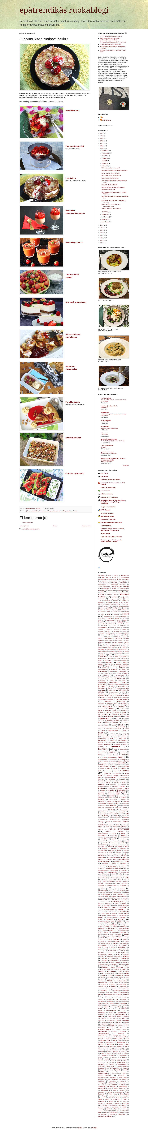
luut (118, 819)
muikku (115, 859)
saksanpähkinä (125, 988)
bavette (116, 602)
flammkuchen (125, 655)
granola (113, 667)
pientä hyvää (113, 925)
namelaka (126, 876)
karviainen (107, 744)
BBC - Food (104, 473)
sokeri (123, 1018)
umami (112, 1071)
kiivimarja (120, 766)
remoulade (116, 969)
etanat (101, 653)
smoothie (103, 1018)
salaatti (103, 990)
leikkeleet (110, 803)
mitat (125, 852)
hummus (103, 697)
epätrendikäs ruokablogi (64, 10)
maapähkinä (102, 825)
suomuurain (121, 1033)
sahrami (107, 988)
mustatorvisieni (114, 870)
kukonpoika (113, 784)
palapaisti (113, 896)
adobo (109, 575)
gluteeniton (118, 664)
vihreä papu (109, 1092)
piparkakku (115, 932)
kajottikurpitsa (125, 722)
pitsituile (114, 936)
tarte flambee (104, 1046)
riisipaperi (120, 973)
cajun (127, 622)
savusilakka (110, 1001)
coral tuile (115, 636)
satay (114, 996)
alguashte (107, 582)
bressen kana (115, 611)
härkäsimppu (101, 699)
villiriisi (100, 1099)
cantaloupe (111, 624)
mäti (120, 874)
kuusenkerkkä (111, 788)
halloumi (126, 673)
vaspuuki (122, 1088)
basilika (100, 602)
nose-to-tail (118, 881)
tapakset (100, 1044)
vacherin (108, 1079)
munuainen (105, 863)
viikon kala (112, 1094)
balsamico (107, 600)
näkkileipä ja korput (103, 887)
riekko (102, 973)
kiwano (116, 771)
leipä (116, 803)
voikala (124, 1101)
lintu (127, 814)
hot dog (109, 695)
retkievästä (101, 971)
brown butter (101, 618)
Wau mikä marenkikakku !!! (109, 185)
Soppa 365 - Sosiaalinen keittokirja (111, 537)
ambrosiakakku (102, 584)
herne (110, 688)
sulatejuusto (113, 1027)
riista (127, 973)
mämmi (113, 874)
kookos (113, 777)
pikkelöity (123, 926)
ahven (114, 577)
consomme (101, 636)
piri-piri (105, 934)
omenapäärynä (114, 890)
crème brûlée (118, 638)
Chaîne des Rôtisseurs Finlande (110, 479)
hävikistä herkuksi (122, 699)
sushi (124, 1035)
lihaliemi (104, 812)
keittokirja (122, 759)
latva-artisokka (113, 799)
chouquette (101, 633)
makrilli (114, 833)
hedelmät (101, 684)
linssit (122, 813)
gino (112, 664)
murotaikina (123, 863)
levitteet (125, 807)
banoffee (124, 600)
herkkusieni (121, 686)
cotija (99, 638)
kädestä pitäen (120, 792)
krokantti (100, 782)
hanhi (124, 677)
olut (115, 889)
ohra (112, 887)
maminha (123, 835)
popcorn (116, 937)
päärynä (104, 958)
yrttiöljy (105, 1112)
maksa (123, 833)
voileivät (117, 1103)
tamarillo (100, 1042)
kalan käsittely (120, 727)
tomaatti (112, 1055)
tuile (113, 1062)
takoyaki (125, 1040)
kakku (106, 725)
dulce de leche (102, 647)
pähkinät (126, 956)
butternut (120, 622)
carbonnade (104, 625)
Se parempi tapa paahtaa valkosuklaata (113, 187)
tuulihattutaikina (114, 1068)
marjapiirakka (118, 841)
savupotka (101, 1001)
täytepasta (117, 1070)
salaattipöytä (116, 990)
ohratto (118, 887)
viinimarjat (118, 1096)
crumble (126, 642)
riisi (113, 973)
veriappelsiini (104, 1090)
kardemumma (102, 738)
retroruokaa (111, 971)
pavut (127, 913)
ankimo (127, 590)
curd (122, 644)
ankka (102, 592)
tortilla (100, 1059)
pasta (120, 909)
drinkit (113, 646)
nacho (99, 876)
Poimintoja (103, 447)
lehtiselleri (126, 801)
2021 (102, 146)
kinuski (115, 768)
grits (116, 671)
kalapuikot (100, 728)
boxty (108, 611)
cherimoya (100, 631)
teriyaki (107, 1049)
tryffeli (118, 1060)
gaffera (80, 1128)
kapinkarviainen (106, 736)
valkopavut (123, 1081)
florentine (110, 658)
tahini (114, 1040)
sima (112, 1008)
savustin (118, 1001)
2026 (102, 133)
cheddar (124, 629)
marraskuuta (105, 153)
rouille (127, 977)
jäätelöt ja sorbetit (113, 720)
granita (104, 667)
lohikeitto (124, 815)
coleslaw (110, 635)
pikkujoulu (101, 928)
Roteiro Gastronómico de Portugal (111, 522)
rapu (127, 964)
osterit (109, 892)
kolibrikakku (115, 775)
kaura (100, 755)
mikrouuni (118, 850)
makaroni (100, 829)
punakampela (111, 952)
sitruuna (101, 1016)
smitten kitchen (105, 533)
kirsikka (100, 771)
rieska (108, 973)
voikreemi (100, 1103)
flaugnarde (123, 656)
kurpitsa (101, 788)
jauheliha (111, 708)
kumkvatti (123, 784)
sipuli (110, 1012)
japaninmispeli (101, 708)
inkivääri (108, 705)
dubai (119, 645)
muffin (124, 857)
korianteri (101, 779)
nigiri (99, 881)
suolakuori (113, 1031)
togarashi (104, 1055)
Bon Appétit (104, 476)
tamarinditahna (110, 1042)
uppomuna (122, 1071)
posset (108, 943)
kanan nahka (122, 733)
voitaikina (125, 1103)
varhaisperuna (111, 1086)
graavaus (115, 666)
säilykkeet (110, 1037)
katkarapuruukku (102, 752)
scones (100, 1003)
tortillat (107, 1059)
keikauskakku (112, 757)
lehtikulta (109, 801)
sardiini (103, 996)
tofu (99, 1055)
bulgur (124, 620)
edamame (124, 647)
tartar (127, 1044)
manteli (114, 839)
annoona (109, 592)
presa (106, 947)
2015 (102, 235)
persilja (100, 919)
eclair (117, 647)
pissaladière (118, 934)
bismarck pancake (124, 606)
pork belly (107, 939)
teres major (101, 1049)
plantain (127, 936)
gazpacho (100, 664)
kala (121, 725)
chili (107, 631)
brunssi (117, 618)
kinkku (108, 768)
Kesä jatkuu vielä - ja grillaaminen (111, 175)
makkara (121, 831)
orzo (127, 890)
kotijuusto (100, 780)
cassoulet (111, 627)
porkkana (116, 939)
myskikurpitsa (104, 874)
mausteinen (102, 845)
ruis (118, 979)
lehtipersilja (116, 801)
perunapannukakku (103, 921)
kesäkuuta (105, 166)
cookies (108, 636)
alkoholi (114, 583)
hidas (103, 690)
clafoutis (126, 633)
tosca (113, 1059)
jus (99, 714)
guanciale (100, 673)
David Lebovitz (105, 491)
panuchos (100, 903)
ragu (99, 962)
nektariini (118, 879)
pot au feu (112, 945)
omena (122, 889)
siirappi (125, 1007)
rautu (119, 966)
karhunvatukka (122, 740)
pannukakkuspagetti (103, 901)
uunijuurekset (115, 1073)
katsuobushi (124, 752)
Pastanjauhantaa (106, 420)
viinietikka (111, 1096)
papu (99, 905)
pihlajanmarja (125, 924)
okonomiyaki (125, 887)
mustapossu (118, 868)
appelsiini (122, 592)
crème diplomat (108, 640)
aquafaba (109, 594)
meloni (127, 846)
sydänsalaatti (101, 1037)
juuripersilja (114, 714)
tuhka (107, 1062)
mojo (125, 854)
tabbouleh (102, 1040)
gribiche (124, 669)
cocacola (103, 635)
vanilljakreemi (104, 1084)
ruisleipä (124, 979)
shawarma (114, 1005)
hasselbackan (122, 680)
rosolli (114, 977)
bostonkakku (101, 611)
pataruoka (125, 911)
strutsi (127, 1025)
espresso (119, 651)
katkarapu (111, 751)
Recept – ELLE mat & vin (108, 519)
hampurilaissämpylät (103, 677)
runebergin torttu (102, 982)
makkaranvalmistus (103, 833)
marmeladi (105, 843)
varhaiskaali (101, 1086)
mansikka (47, 511)
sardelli (126, 994)
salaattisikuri (125, 990)
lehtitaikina (103, 803)
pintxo (99, 932)
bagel (121, 599)
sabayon (100, 988)
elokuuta (104, 161)
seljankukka (123, 1003)
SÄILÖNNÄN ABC (121, 1037)
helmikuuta (105, 219)
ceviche (125, 627)
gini (107, 664)
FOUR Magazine (105, 510)
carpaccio (123, 625)
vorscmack (113, 1105)
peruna (120, 919)
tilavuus (122, 1051)
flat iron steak (114, 656)
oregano (122, 890)
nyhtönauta (101, 885)
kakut (114, 725)
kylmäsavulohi (121, 790)
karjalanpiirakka (122, 742)
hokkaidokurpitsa (102, 693)
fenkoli (102, 655)
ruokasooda (112, 984)
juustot (119, 716)
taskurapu (119, 1046)
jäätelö (124, 719)
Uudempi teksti (24, 526)
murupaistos (101, 865)
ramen (107, 964)
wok (107, 1110)
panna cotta (103, 900)
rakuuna (124, 962)
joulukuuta (105, 150)
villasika (117, 1097)
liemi (106, 810)
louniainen (126, 817)
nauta (127, 878)
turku (107, 1066)
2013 (102, 240)
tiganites (108, 1051)
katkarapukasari (122, 751)
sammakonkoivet (109, 994)
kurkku (122, 786)
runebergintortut (125, 982)
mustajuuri (123, 866)
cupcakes (116, 644)
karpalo (100, 744)
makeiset (108, 831)
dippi (102, 645)
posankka (102, 943)
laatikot (118, 794)
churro (113, 633)
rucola (102, 979)
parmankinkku (124, 905)
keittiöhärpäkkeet (102, 759)
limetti (116, 814)
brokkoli (117, 616)
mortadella (109, 855)
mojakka (118, 854)
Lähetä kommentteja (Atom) (31, 529)
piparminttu (123, 932)
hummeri (126, 695)
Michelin (111, 850)
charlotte (108, 629)
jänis (116, 719)
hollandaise (114, 693)
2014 (102, 238)
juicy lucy (117, 712)
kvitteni (103, 790)
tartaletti (121, 1044)
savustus (124, 1001)
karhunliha (112, 740)
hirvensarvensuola (113, 692)
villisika (107, 1099)
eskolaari (112, 651)
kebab (104, 757)
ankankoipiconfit (102, 590)
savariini (124, 997)
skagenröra (111, 1016)
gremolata (114, 669)
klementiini (108, 773)
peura (115, 923)
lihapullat (122, 812)
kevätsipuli (101, 764)
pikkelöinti (115, 926)
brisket (102, 614)
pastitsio (110, 911)
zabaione (112, 1114)
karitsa (100, 742)
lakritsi (105, 796)
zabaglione (103, 1114)
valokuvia (120, 1083)
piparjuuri (106, 932)
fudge (118, 662)
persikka (63, 511)
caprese (127, 623)
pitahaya (107, 936)
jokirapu (107, 710)
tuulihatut (126, 1068)
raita (111, 962)
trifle (113, 1060)
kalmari (127, 728)
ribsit (120, 971)
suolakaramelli (102, 1031)
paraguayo (106, 905)
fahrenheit (108, 653)
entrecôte (123, 649)
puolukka (110, 954)
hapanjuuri (101, 678)
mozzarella (101, 857)
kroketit (108, 782)
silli (106, 1009)
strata (125, 1024)
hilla (110, 690)
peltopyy (109, 917)
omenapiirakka (102, 890)
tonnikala (122, 1057)
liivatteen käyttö (102, 813)
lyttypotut (100, 821)
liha (112, 810)
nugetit (125, 881)
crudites (120, 642)
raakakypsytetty (113, 960)
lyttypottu (124, 819)
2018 (102, 227)
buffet (99, 620)
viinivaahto (103, 1097)
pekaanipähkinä (123, 915)
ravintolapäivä (104, 967)
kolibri (108, 775)
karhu (111, 738)
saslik (109, 996)
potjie (119, 945)
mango (115, 837)
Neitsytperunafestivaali (108, 879)
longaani (106, 817)
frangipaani (124, 660)
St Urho (120, 1024)
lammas (112, 796)
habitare (119, 673)
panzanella (109, 903)
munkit (127, 861)
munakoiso (117, 861)
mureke (114, 863)
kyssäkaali (101, 792)
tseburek (100, 1062)
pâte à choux (105, 913)
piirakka (107, 926)
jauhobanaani (123, 708)
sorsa (110, 1022)
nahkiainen (106, 876)
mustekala (123, 870)
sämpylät (100, 1038)
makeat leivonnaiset (118, 829)
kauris (116, 754)
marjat (126, 841)
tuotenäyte (101, 1066)
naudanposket (113, 877)
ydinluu (118, 1110)
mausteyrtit (111, 846)
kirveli (106, 771)
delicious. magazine (107, 494)
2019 (102, 225)
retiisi (123, 969)
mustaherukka (112, 867)
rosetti (101, 977)
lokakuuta (105, 155)
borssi (115, 609)
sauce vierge (107, 997)
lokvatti (100, 817)
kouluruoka (108, 780)
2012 (102, 243)
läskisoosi (111, 823)
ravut (127, 967)
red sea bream (106, 969)
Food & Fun (108, 660)
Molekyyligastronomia (107, 516)
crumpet (103, 644)
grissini (111, 671)
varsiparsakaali (123, 1086)
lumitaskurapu (103, 819)
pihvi (101, 926)
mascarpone (114, 843)
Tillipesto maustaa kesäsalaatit (111, 168)
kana (100, 733)
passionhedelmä (109, 909)
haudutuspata (113, 682)
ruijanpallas (111, 979)
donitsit (107, 645)
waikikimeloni (115, 1107)
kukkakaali (101, 784)
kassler (125, 744)
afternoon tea (125, 575)
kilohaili (102, 768)
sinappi (100, 1010)
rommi (127, 975)
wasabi (108, 1109)
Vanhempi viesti (86, 526)
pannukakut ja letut (55, 511)
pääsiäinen (125, 958)
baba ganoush (113, 599)
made (117, 825)
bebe (122, 602)
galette (124, 662)
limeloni (110, 813)
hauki (123, 682)
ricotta (127, 971)
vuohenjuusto (122, 1105)
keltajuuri (106, 761)
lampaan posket (102, 797)
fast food (126, 653)
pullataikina (121, 947)
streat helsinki (102, 1025)
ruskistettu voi (102, 986)
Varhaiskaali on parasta (108, 190)
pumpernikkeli (101, 950)
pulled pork (122, 949)
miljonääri (126, 850)
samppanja (119, 994)
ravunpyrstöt (119, 967)
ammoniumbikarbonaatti (104, 586)
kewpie (110, 764)
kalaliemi (111, 727)
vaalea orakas (123, 1077)
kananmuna (102, 735)
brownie (110, 618)
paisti (101, 896)
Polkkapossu (105, 412)
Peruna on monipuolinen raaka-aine (110, 44)
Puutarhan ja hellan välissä (109, 406)
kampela (124, 730)
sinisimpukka (101, 1012)
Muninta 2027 (104, 407)
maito (107, 826)
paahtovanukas (106, 894)
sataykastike (121, 996)
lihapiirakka (112, 812)
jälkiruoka (41, 511)
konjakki (107, 777)
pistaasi (126, 934)
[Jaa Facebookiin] (51, 508)
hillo (114, 690)
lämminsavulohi (116, 821)
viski (125, 1099)
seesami (112, 1003)
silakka (100, 1009)
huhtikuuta (105, 214)
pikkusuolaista (124, 928)
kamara (103, 730)
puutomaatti (110, 956)
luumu (112, 819)
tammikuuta (105, 222)
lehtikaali (101, 801)
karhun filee (122, 738)
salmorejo (109, 992)
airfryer (126, 579)
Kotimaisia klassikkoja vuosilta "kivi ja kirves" (113, 42)
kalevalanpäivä (110, 728)
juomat (124, 712)
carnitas (114, 625)
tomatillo (100, 1057)
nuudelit (100, 883)
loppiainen (118, 817)
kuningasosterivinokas (103, 786)
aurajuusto (124, 597)
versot (114, 1090)
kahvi (107, 722)
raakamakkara (123, 960)
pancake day (101, 898)
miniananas (103, 852)
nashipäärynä (103, 877)
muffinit (100, 859)
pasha (99, 909)
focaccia (117, 658)
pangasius (117, 898)
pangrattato (126, 898)
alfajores (124, 581)
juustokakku (35, 511)
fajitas (114, 653)
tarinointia (110, 1044)
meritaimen (123, 848)
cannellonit (103, 623)
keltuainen (113, 761)
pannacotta (114, 900)
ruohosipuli (103, 984)
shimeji (100, 1007)
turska (113, 1066)
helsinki (113, 686)
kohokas (118, 773)
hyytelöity (116, 697)
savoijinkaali (109, 999)
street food (111, 1025)
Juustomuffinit (104, 434)
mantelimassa (123, 839)
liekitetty (100, 810)
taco (108, 1040)
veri (128, 1088)
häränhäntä (110, 699)
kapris (115, 736)
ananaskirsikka (105, 588)
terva (118, 1049)
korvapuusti (112, 779)
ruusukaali (112, 986)
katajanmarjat (123, 749)
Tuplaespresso (106, 120)
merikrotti (113, 848)
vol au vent (104, 1105)
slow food (126, 1016)
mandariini (100, 837)
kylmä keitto (110, 790)
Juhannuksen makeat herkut (110, 178)
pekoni (100, 917)
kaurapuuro (108, 754)
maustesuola (123, 844)
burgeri (100, 622)
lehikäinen (123, 799)
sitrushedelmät (120, 1014)
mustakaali (101, 868)
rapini (122, 964)
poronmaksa (101, 941)
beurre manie (103, 606)
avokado (101, 599)
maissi (100, 826)
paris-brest (115, 905)
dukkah (125, 645)
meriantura (104, 848)
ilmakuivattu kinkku (112, 703)
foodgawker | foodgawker (108, 507)
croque (114, 642)
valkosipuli (101, 1083)
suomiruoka (123, 1031)
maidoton (124, 824)
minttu (110, 852)
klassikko (124, 770)
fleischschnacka (102, 658)
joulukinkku (124, 710)
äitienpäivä (122, 1114)
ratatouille (113, 966)
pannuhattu (124, 899)
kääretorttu (101, 794)
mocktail (111, 854)
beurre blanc (125, 604)
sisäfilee (110, 1014)
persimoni (110, 919)
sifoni (113, 1007)
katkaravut (112, 753)
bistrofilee (102, 608)
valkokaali (101, 1081)
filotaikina (117, 655)
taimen (119, 1040)
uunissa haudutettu (104, 1075)
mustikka (100, 872)
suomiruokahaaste (103, 1033)
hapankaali (110, 678)
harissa (112, 680)
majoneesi (122, 826)
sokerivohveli (110, 1020)
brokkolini (123, 616)
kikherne (126, 766)
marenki (101, 841)
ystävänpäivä (113, 1112)
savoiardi (100, 999)
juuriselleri (123, 714)
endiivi (117, 649)
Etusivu (55, 526)
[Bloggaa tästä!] (47, 508)
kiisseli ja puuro (104, 766)
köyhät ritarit (111, 794)
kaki (101, 725)
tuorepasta (101, 1064)
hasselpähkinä (102, 682)
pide (105, 924)
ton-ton (107, 1057)
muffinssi (108, 859)
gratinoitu (122, 667)
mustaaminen (101, 866)
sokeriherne (101, 1020)
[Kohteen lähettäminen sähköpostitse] (45, 508)
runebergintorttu (114, 982)
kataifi (115, 749)
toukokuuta (105, 212)
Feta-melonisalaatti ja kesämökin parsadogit (115, 170)
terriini (113, 1049)
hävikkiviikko (107, 701)
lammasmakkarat (123, 796)
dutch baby (111, 647)
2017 (102, 230)
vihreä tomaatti (118, 1092)
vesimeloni (74, 511)
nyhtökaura (117, 883)
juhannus (28, 511)
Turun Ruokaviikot (122, 1066)
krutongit (116, 782)
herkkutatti (101, 688)
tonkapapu (114, 1057)
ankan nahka (123, 588)
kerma (126, 761)
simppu (117, 1008)
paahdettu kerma (117, 892)
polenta (102, 938)
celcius (118, 627)
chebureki (116, 629)
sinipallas (124, 1010)
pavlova (121, 913)
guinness (113, 673)
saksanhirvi (115, 988)
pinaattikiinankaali (122, 930)
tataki (106, 1048)
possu (115, 943)
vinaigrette (116, 1099)
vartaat (109, 1088)
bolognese (108, 609)
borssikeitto (123, 609)
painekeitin (120, 894)
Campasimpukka (106, 398)
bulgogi (118, 620)
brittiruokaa (116, 614)
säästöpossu (109, 1038)
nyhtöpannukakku (111, 885)
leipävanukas (103, 805)
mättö (125, 874)
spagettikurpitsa (104, 1024)
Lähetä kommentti (27, 522)
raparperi (68, 511)
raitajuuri (117, 962)
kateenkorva (101, 751)
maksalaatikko (102, 835)
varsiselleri (101, 1088)
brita (108, 614)
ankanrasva (112, 590)
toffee (125, 1053)
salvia (100, 994)
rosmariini (108, 977)
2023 (102, 141)
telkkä (125, 1048)
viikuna (104, 1096)
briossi (127, 611)
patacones (117, 911)
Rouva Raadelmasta (107, 445)
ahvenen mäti (110, 579)
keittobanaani (113, 759)
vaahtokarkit (113, 1077)
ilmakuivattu (101, 703)
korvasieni (122, 779)
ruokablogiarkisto (106, 525)
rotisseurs (120, 977)
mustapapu (109, 868)
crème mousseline (119, 640)
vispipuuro (101, 1101)
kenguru (120, 761)
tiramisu (119, 1053)
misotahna (118, 852)
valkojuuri (124, 1079)
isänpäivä (126, 705)
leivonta (112, 805)
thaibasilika (101, 1051)
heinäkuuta (105, 163)
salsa (115, 992)
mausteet (123, 843)
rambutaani (101, 964)
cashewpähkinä (102, 627)
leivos (124, 805)
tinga (113, 1053)
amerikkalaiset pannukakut (118, 584)
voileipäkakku (109, 1103)
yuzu (121, 1112)
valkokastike (113, 1081)
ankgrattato (120, 590)
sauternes (116, 997)
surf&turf (115, 1035)
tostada (119, 1059)
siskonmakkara (122, 1012)
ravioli (112, 967)
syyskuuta (105, 158)
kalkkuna (118, 728)
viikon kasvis (124, 1094)
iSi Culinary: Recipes (107, 513)
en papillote (101, 649)
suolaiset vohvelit (121, 1029)
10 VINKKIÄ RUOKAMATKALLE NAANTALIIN (112, 441)
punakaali (101, 952)
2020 (102, 148)
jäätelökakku (101, 720)
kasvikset (102, 749)
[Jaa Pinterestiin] (53, 508)
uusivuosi (121, 1075)
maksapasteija (113, 835)
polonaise (109, 937)
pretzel (113, 947)
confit (124, 635)
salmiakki (102, 992)
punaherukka (112, 951)
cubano (109, 644)
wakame (124, 1107)
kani (118, 735)
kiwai (111, 771)
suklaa (102, 1027)
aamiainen (101, 575)
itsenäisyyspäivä (107, 707)
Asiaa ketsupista (105, 422)
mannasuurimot (124, 837)
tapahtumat (121, 1042)
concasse (118, 635)
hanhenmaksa (116, 677)
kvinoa (127, 788)
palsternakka (122, 896)
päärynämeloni (114, 958)
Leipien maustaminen (106, 461)
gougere (108, 666)
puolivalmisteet (102, 954)
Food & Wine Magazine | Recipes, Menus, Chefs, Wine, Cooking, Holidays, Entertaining (113, 502)
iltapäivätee (123, 703)
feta (109, 655)
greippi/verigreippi (102, 669)
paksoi (106, 896)
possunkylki (124, 943)
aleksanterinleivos (113, 581)
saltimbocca (123, 992)
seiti (117, 1003)
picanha (122, 923)
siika (118, 1007)
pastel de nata (102, 911)
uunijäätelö (124, 1073)
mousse (123, 855)
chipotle (124, 631)
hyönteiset (124, 697)
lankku (110, 797)
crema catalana (108, 638)
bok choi (100, 609)
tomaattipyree (123, 1055)
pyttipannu (117, 956)
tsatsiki (124, 1060)
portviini (127, 941)
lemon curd (101, 807)
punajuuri (122, 951)
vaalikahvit (101, 1079)
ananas (126, 586)
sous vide (118, 1022)
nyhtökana (109, 883)
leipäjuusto (126, 803)
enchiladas (110, 649)
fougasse (116, 660)
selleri (100, 1005)
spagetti (126, 1022)
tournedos (100, 1060)
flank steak (103, 656)
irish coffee (117, 705)
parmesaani (104, 907)
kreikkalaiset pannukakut (120, 780)
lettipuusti (118, 807)
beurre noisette (113, 606)
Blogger (94, 1128)
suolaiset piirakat (104, 1029)
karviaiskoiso (117, 744)
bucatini (125, 618)
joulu (114, 710)
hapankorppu (101, 680)
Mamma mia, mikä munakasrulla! (111, 208)
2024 (102, 138)
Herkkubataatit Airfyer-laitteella (108, 453)
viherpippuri (101, 1092)
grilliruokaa (102, 671)
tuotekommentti (122, 1064)
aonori (115, 592)
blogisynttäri (116, 608)
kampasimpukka (113, 730)
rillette (103, 975)
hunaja (109, 697)
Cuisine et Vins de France (108, 487)
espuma (127, 651)
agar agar (105, 577)
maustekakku (114, 844)
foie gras (124, 658)
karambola (123, 736)
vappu (123, 1085)
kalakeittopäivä (102, 727)
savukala (123, 999)
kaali (99, 722)
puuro (101, 956)
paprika (123, 903)
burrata (108, 622)
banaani (115, 600)
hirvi (123, 692)
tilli (128, 1051)
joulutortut (100, 712)
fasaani (120, 653)
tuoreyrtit (111, 1064)
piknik (104, 930)
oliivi (102, 889)
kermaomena (105, 763)
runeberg (109, 980)
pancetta (109, 898)
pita (102, 936)
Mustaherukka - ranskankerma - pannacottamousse (111, 205)
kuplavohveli (115, 786)
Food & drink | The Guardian (109, 497)
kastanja (100, 746)
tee (121, 1048)
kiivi (113, 766)
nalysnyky (119, 876)
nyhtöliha (124, 883)
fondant (100, 660)
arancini (116, 594)
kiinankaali (121, 764)
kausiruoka (125, 755)
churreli (108, 633)
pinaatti (110, 930)
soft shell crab (114, 1018)
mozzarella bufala (113, 857)
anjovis (114, 588)
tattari (110, 1048)
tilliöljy (102, 1053)
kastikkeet (115, 746)
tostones (125, 1059)
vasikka (116, 1088)
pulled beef (112, 949)
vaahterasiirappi (102, 1077)
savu (117, 999)
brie (122, 611)
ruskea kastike (122, 984)
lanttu (116, 797)
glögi (125, 664)
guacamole (122, 671)
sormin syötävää (123, 1020)
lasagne (123, 797)
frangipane (101, 662)
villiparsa (124, 1097)
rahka (105, 962)
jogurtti (100, 710)
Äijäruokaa (104, 433)
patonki (114, 913)
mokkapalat (101, 855)
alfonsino (100, 582)
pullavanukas (101, 949)
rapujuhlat (104, 966)
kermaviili (112, 763)
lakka (99, 796)
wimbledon (101, 1110)
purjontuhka (126, 954)
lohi (117, 816)
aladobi (103, 581)
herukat (119, 688)
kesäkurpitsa (121, 763)
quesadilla (104, 960)
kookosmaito (123, 777)
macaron (111, 824)
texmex (124, 1050)
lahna (125, 794)
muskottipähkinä (111, 865)
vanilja (127, 1083)
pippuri (100, 934)
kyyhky (110, 792)
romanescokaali (119, 975)
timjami (108, 1053)
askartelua (115, 597)
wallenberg (101, 1109)
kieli (115, 764)
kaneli (112, 735)
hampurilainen (120, 675)
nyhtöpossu (123, 885)
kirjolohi (123, 768)
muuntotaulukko (125, 872)
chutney (120, 633)
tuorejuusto (121, 1062)
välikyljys (106, 1107)
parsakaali (123, 907)
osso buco (102, 892)
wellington (115, 1109)
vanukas (114, 1085)
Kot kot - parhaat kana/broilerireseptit (111, 36)
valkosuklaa (111, 1083)
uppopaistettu (103, 1073)
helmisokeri (119, 684)
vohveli (111, 1101)
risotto (110, 975)
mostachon (116, 855)
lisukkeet (105, 816)
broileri (125, 614)
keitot (120, 757)
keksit (99, 761)
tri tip (107, 1060)
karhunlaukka (102, 740)
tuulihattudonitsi (102, 1068)
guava (106, 673)
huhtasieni (118, 695)
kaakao (125, 720)
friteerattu (109, 662)
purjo (117, 954)
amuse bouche (116, 586)
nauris (120, 877)
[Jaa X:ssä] (49, 508)
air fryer (119, 579)
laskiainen (101, 799)
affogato (116, 575)
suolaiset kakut (123, 1027)
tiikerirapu (115, 1051)
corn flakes (124, 636)
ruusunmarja (123, 986)
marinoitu (110, 841)
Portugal (117, 941)
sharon (107, 1005)
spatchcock (113, 1024)
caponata (119, 623)
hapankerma (121, 679)
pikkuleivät (111, 928)
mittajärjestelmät (102, 854)
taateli (127, 1038)
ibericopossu (121, 701)
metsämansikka (102, 850)
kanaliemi (113, 733)
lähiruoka (108, 821)
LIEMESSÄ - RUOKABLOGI (109, 439)
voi (118, 1101)
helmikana (111, 684)
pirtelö (111, 934)
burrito (113, 622)
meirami (120, 846)
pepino (116, 917)
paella (114, 894)
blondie (125, 608)
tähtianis (109, 1070)
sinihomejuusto (111, 1010)
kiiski (127, 764)
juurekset (105, 714)
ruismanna (100, 980)
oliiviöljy (109, 889)
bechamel (105, 604)
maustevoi (101, 846)
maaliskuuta (105, 217)
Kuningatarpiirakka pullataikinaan (109, 428)
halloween (106, 675)
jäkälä (127, 716)
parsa (113, 907)
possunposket (102, 945)
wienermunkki (123, 1109)
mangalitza (108, 837)
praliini (99, 947)
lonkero (112, 817)
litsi (113, 815)
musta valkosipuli (122, 865)
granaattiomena (124, 666)
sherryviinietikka (123, 1005)
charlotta (100, 629)
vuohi (99, 1107)
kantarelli (126, 735)
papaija (117, 903)
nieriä (125, 879)
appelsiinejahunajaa (107, 452)
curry (127, 644)
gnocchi (100, 666)
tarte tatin (112, 1046)
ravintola (126, 966)
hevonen (126, 688)
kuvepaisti (119, 788)
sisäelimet (101, 1014)
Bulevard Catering (109, 620)
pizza (119, 936)
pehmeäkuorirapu (112, 915)
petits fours (107, 923)
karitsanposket (111, 742)
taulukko (116, 1048)
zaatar (127, 1112)
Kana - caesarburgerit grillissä (110, 173)
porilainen (100, 939)
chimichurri (116, 631)
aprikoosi (101, 594)
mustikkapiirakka (112, 872)
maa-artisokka (121, 823)
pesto (112, 921)
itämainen (121, 707)
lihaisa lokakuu (124, 810)
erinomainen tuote (103, 651)
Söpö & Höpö (118, 1038)
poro (124, 939)
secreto (106, 1003)
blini (108, 608)
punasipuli (121, 952)
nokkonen (111, 881)
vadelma (115, 1079)
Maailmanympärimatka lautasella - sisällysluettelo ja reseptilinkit (110, 39)
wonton (112, 1110)
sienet (106, 1007)
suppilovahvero (102, 1035)
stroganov (120, 1025)
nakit (113, 876)
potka (124, 945)
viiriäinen (110, 1097)
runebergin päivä (121, 980)
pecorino (103, 915)
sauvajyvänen (105, 426)
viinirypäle (126, 1096)
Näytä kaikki (126, 465)
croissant (107, 642)
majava (115, 826)
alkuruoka (123, 583)
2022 (102, 143)
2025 (102, 136)
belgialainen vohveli (115, 604)
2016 (102, 232)
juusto (100, 716)
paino (127, 894)
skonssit (119, 1016)
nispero (105, 881)
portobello (109, 941)
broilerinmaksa (108, 616)
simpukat (123, 1009)
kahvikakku (115, 722)
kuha (123, 782)
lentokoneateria (110, 807)
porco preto (124, 937)
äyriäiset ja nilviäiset (105, 1116)
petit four (120, 921)
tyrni (103, 1070)
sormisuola (104, 1022)
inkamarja (100, 705)
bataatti (108, 602)
